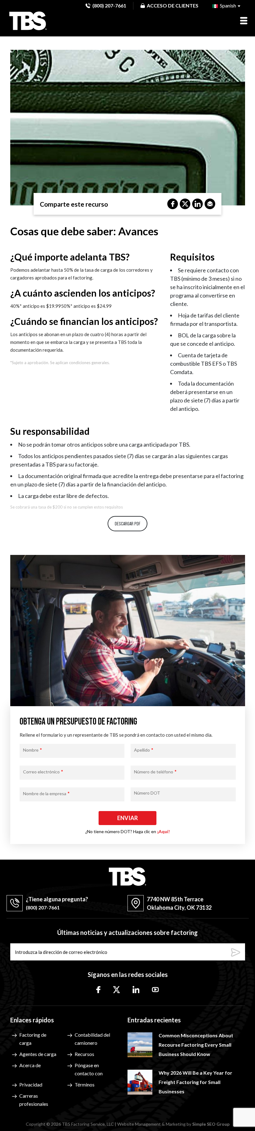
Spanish (227, 5)
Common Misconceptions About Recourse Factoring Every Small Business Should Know (196, 1044)
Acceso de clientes (172, 5)
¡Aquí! (163, 831)
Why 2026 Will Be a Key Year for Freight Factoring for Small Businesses (195, 1082)
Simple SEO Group (211, 1124)
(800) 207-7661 (109, 5)
